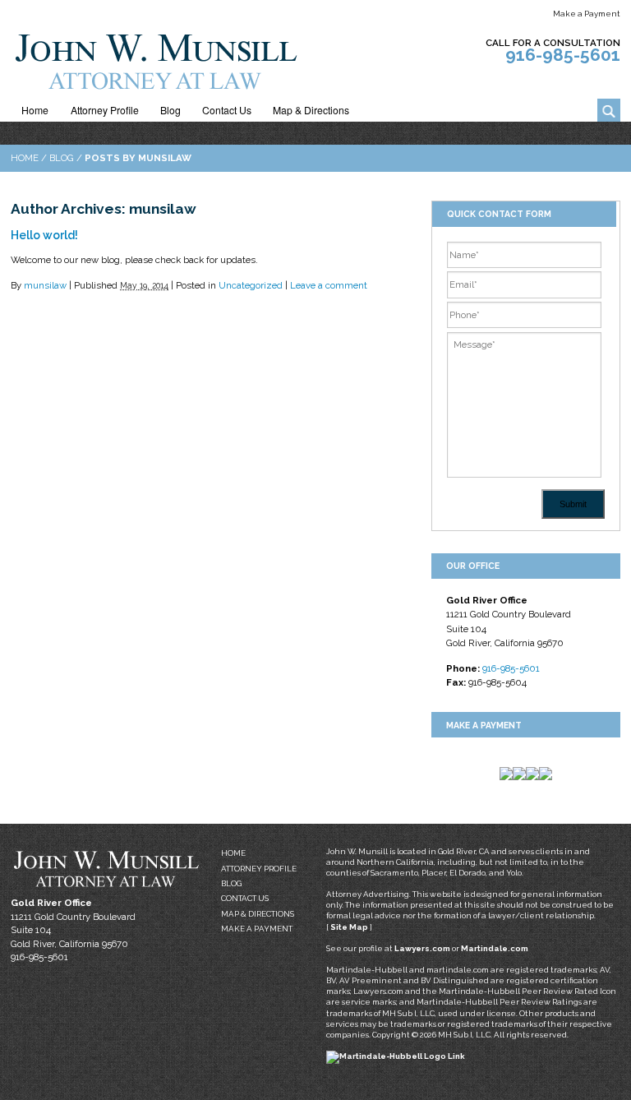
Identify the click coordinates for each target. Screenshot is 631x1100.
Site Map (349, 926)
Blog (170, 110)
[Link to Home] (154, 58)
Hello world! (44, 235)
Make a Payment (586, 13)
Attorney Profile (105, 110)
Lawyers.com (422, 948)
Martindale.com (494, 948)
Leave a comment (328, 285)
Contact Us (226, 110)
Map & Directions (311, 110)
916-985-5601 (562, 54)
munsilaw (45, 285)
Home (34, 110)
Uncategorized (251, 285)
